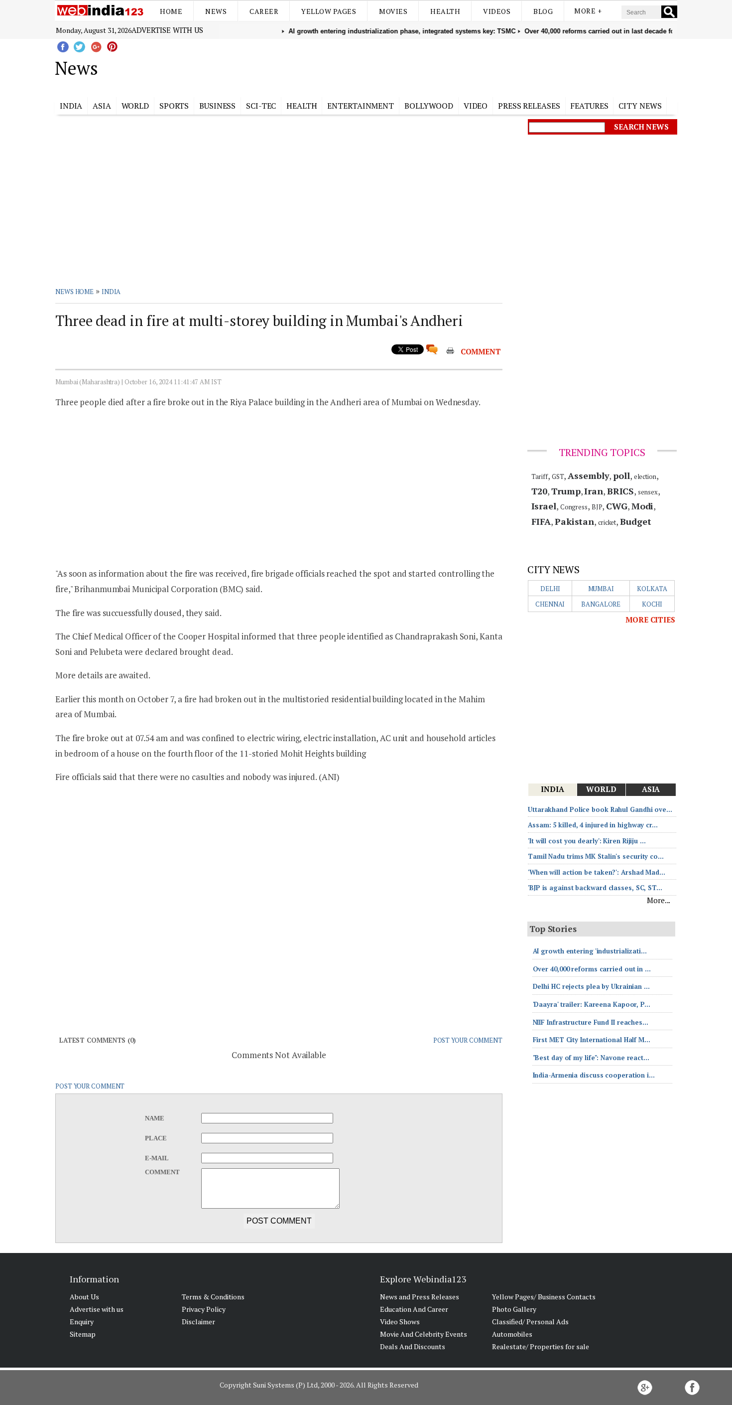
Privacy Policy (204, 1309)
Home (171, 11)
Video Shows (400, 1321)
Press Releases (529, 105)
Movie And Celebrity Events (423, 1334)
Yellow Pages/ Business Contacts (544, 1296)
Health (445, 11)
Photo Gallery (514, 1309)
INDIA (111, 291)
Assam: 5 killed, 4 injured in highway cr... (593, 824)
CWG (616, 506)
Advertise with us (167, 30)
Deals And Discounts (412, 1346)
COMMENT (481, 351)
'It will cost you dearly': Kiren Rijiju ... (587, 840)
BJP (597, 506)
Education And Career (414, 1309)
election (645, 476)
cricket (607, 522)
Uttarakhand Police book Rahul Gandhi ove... (600, 809)
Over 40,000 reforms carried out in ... (592, 968)
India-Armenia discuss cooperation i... (594, 1075)
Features (589, 105)
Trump (566, 491)
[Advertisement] (416, 66)
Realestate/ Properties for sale (540, 1346)
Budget (635, 521)
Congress (574, 506)
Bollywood (428, 105)
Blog (543, 11)
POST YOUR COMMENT (467, 1040)
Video (476, 105)
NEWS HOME (74, 291)
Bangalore (600, 604)
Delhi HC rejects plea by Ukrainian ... (591, 986)
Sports (174, 105)
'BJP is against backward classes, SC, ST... (595, 887)
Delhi (550, 588)
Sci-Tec (261, 105)
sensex (647, 491)
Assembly (588, 475)
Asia (102, 105)
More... (658, 900)
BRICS (620, 491)
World (135, 105)
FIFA (541, 521)
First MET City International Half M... (591, 1039)
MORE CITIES (650, 619)
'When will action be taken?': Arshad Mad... (596, 872)
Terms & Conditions (213, 1296)
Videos (496, 11)
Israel (543, 506)
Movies (393, 11)
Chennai (550, 604)
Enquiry (82, 1321)
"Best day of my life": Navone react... (591, 1057)
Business (217, 105)
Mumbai (601, 588)
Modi (642, 506)
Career (263, 11)
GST (558, 476)
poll (621, 475)
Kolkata (652, 588)
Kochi (652, 604)
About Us (84, 1296)
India (71, 105)
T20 (539, 491)
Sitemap (83, 1334)
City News (639, 105)
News (216, 11)
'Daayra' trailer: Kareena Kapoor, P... (591, 1004)
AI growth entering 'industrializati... (590, 950)
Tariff (539, 476)
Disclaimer (198, 1321)
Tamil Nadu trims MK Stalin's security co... (596, 856)
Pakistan (574, 521)
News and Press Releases (419, 1296)
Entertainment (360, 105)
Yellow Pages (328, 11)
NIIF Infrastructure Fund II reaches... (590, 1022)
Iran (593, 491)
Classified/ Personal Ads (530, 1321)
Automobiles (512, 1334)
